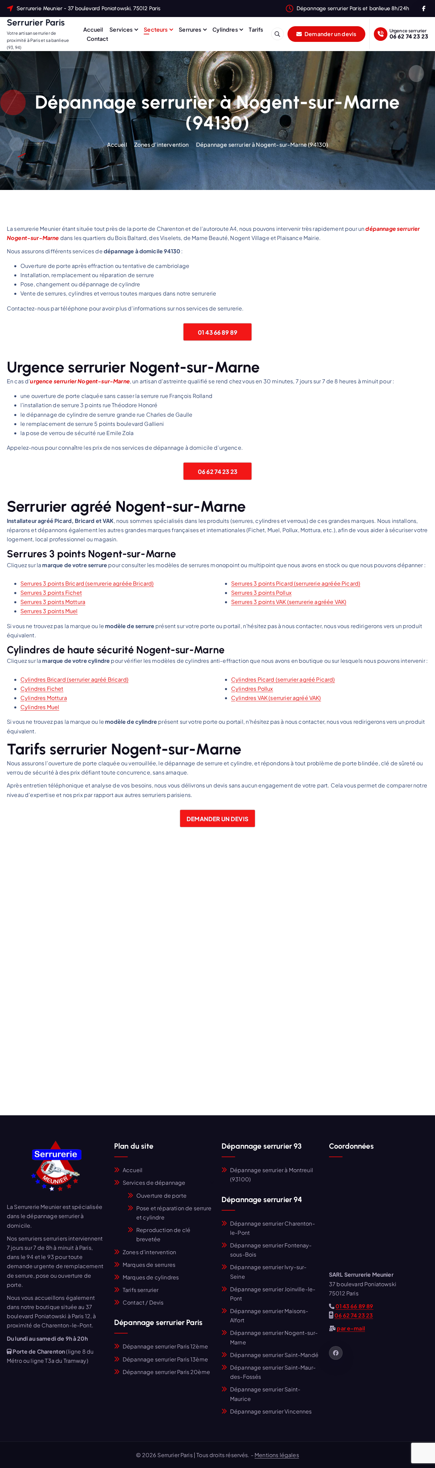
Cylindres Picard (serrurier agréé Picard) (283, 679)
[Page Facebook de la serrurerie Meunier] (336, 1353)
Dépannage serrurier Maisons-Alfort (269, 1315)
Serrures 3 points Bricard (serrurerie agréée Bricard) (87, 583)
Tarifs (256, 29)
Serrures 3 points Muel (49, 611)
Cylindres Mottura (43, 697)
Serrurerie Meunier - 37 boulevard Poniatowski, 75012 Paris (88, 8)
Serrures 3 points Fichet (51, 592)
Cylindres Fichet (42, 688)
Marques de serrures (149, 1264)
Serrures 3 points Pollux (261, 592)
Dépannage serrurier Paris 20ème (166, 1371)
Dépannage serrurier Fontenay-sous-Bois (271, 1250)
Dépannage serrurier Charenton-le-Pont (272, 1228)
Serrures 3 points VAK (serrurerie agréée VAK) (288, 601)
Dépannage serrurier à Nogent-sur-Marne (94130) (262, 144)
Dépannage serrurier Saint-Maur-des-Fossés (273, 1372)
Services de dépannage (154, 1182)
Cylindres (225, 29)
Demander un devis (329, 33)
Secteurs (156, 29)
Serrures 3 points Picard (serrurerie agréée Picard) (295, 583)
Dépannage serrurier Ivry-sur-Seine (268, 1271)
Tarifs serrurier (141, 1289)
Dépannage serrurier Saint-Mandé (274, 1354)
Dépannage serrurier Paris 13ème (165, 1359)
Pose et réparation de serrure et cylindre (174, 1212)
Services (121, 29)
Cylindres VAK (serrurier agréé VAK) (276, 697)
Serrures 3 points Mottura (52, 601)
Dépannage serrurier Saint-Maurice (265, 1394)
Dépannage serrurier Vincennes (271, 1411)
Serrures (190, 29)
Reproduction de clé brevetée (163, 1234)
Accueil (93, 29)
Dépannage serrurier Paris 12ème (165, 1346)
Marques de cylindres (151, 1277)
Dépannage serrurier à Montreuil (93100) (271, 1174)
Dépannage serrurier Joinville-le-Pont (272, 1294)
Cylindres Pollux (252, 688)
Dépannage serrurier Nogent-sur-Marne (274, 1337)
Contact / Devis (143, 1302)
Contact (97, 38)
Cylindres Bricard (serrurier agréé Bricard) (74, 679)
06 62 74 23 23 (408, 36)
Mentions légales (277, 1454)
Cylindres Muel (39, 707)
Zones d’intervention (161, 144)
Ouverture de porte (161, 1195)
